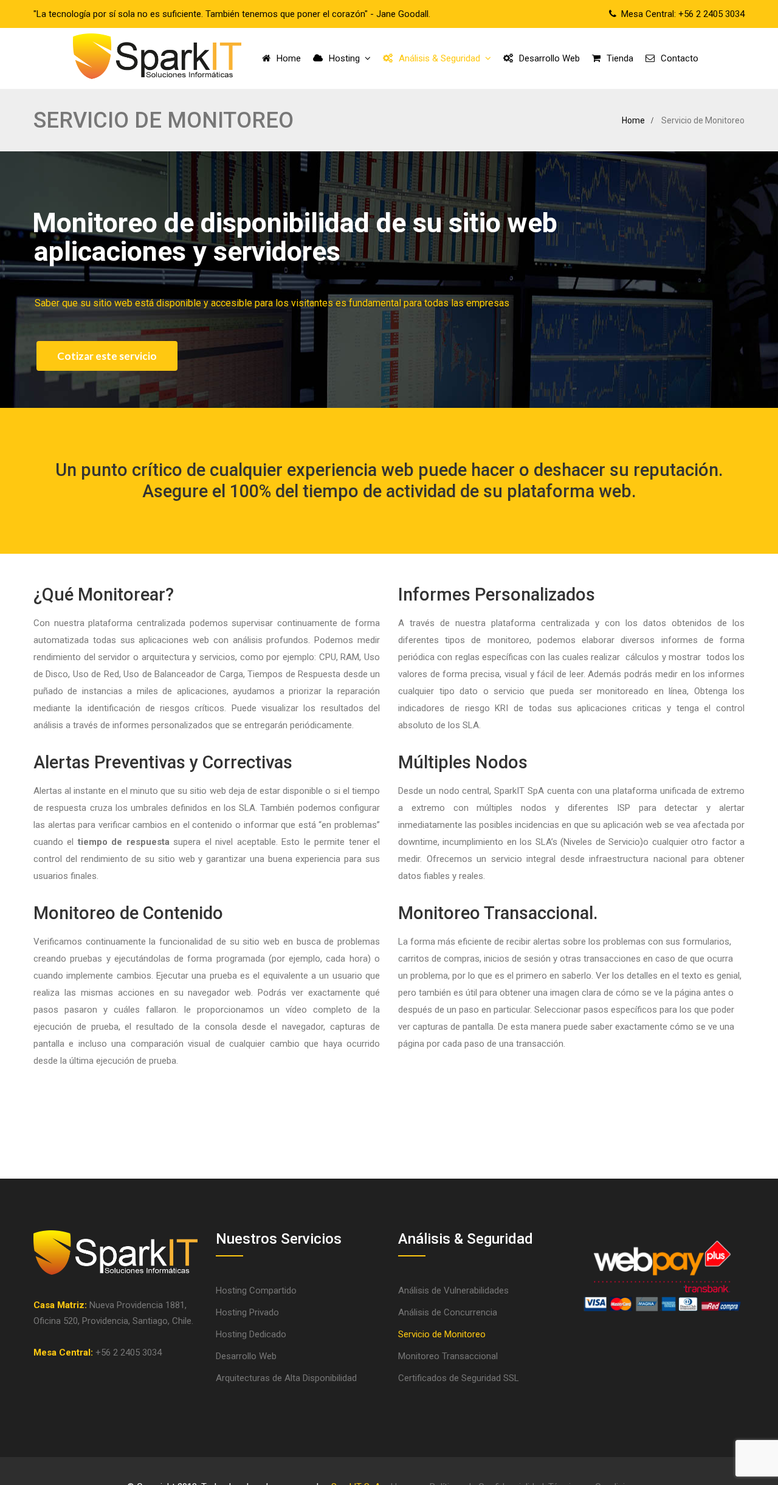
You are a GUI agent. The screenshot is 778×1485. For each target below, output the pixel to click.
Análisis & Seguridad (439, 58)
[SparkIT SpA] (157, 58)
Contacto (679, 58)
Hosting (344, 58)
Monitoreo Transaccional (448, 1356)
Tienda (620, 58)
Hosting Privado (247, 1312)
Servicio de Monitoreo (442, 1334)
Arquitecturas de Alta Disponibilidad (286, 1378)
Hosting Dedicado (251, 1334)
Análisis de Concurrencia (447, 1312)
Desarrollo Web (549, 58)
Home (289, 58)
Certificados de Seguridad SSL (458, 1378)
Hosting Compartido (256, 1290)
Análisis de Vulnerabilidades (453, 1290)
